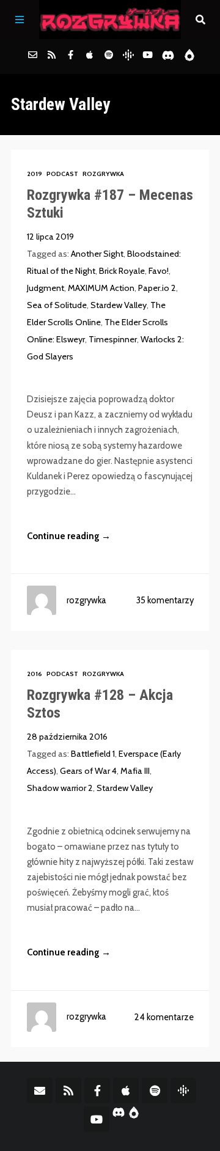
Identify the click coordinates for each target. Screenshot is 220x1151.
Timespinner (113, 339)
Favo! (158, 270)
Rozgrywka (103, 174)
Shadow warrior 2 (60, 787)
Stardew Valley (118, 305)
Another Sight (97, 253)
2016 (34, 674)
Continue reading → (69, 536)
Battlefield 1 (93, 753)
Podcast (62, 174)
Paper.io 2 (157, 287)
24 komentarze (164, 1017)
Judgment (45, 287)
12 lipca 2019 (50, 236)
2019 (34, 174)
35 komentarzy (165, 600)
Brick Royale (122, 270)
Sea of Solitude (57, 305)
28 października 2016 (67, 736)
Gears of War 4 (88, 770)
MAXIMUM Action (101, 287)
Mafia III (135, 770)
